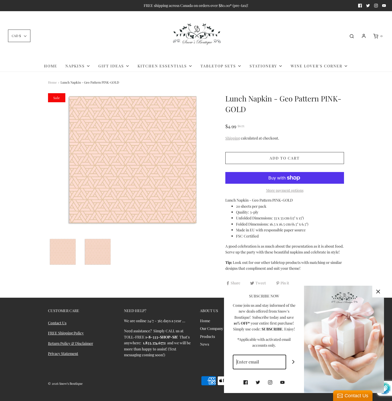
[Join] (293, 362)
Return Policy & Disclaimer (70, 343)
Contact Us (57, 322)
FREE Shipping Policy (66, 332)
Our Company (211, 328)
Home (50, 65)
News (204, 344)
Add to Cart (285, 158)
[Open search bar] (352, 36)
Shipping (232, 138)
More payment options (284, 190)
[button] (19, 36)
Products (207, 336)
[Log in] (364, 36)
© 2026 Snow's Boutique (65, 383)
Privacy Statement (63, 353)
